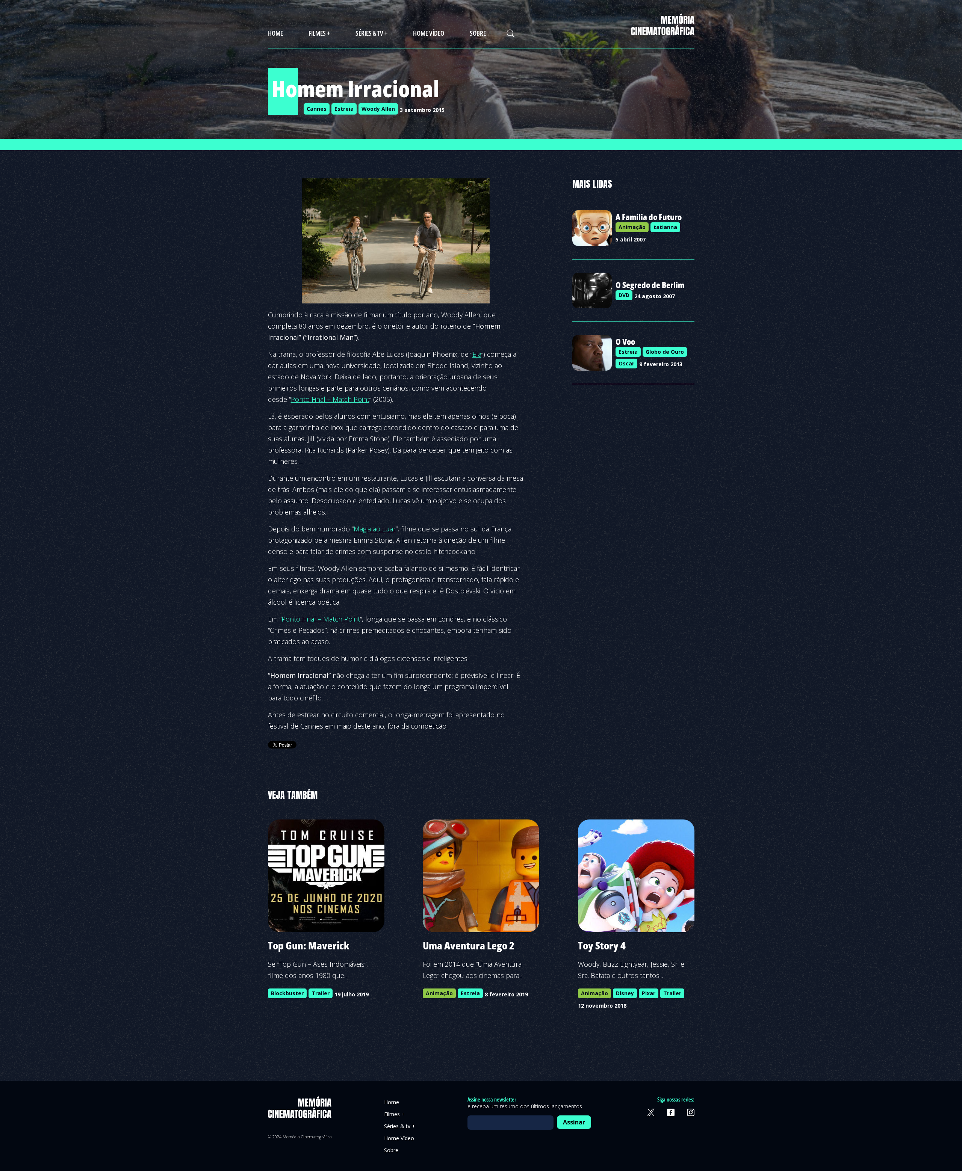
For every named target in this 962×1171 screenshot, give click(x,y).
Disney (625, 993)
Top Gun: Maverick (308, 945)
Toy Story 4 (602, 945)
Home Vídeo (428, 33)
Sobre (478, 33)
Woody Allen (378, 108)
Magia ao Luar (375, 528)
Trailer (321, 993)
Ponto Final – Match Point (330, 399)
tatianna (665, 227)
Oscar (626, 363)
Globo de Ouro (665, 351)
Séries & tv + (371, 33)
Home (275, 33)
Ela (476, 354)
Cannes (317, 108)
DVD (624, 295)
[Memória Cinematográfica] (662, 30)
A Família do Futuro (649, 216)
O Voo (625, 341)
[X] (651, 1112)
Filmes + (319, 33)
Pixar (648, 993)
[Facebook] (671, 1112)
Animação (632, 227)
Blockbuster (287, 993)
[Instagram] (690, 1112)
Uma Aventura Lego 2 (468, 945)
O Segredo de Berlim (650, 284)
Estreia (344, 108)
